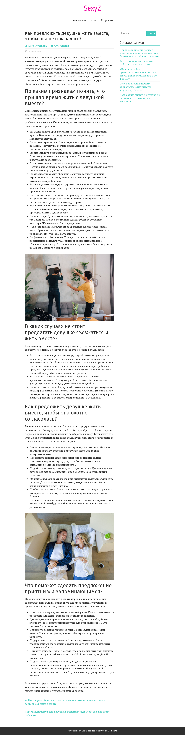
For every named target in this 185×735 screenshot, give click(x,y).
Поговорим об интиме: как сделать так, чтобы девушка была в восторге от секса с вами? (65, 702)
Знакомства (79, 20)
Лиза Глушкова (37, 46)
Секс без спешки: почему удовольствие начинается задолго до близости (135, 87)
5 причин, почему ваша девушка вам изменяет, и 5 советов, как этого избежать (67, 714)
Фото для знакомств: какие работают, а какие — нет (136, 62)
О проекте (107, 20)
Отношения (61, 46)
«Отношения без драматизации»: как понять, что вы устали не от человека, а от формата (139, 74)
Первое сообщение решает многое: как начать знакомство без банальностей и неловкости (139, 53)
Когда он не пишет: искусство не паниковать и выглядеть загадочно (140, 98)
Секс (93, 20)
